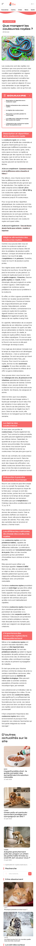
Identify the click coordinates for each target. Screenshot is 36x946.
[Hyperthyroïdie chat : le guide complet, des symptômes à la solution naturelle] (17, 756)
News (5, 769)
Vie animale (9, 21)
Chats (5, 907)
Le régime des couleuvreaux (15, 110)
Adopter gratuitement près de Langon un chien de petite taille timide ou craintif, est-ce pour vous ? (17, 855)
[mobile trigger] (3, 4)
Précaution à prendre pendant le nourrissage (16, 114)
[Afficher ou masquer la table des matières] (28, 96)
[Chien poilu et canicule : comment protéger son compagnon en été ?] (17, 797)
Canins (6, 810)
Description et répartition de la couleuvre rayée (15, 101)
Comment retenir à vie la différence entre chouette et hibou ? (17, 171)
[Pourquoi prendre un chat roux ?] (18, 897)
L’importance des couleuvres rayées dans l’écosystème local (17, 124)
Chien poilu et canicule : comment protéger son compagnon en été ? (16, 814)
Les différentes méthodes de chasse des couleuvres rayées (17, 119)
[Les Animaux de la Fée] (12, 4)
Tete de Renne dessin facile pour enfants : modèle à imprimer (16, 228)
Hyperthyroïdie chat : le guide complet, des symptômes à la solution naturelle (16, 774)
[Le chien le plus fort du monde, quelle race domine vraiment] (18, 926)
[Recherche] (28, 4)
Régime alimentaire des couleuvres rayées (17, 106)
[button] (30, 864)
